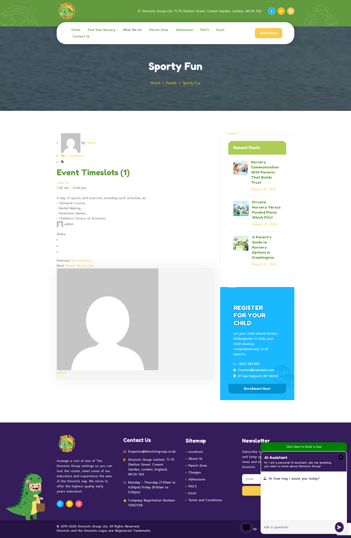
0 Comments (74, 156)
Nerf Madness (81, 260)
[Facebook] (271, 11)
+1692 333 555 (248, 364)
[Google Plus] (64, 252)
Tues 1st (63, 183)
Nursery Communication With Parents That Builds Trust (265, 172)
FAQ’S (204, 30)
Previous (63, 260)
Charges (194, 472)
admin (91, 143)
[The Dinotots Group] (67, 11)
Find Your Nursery (102, 30)
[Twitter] (281, 11)
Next (60, 265)
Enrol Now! (268, 33)
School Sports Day (79, 265)
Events (171, 83)
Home (76, 30)
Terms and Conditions (205, 500)
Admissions (184, 30)
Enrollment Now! (257, 389)
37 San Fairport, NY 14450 (258, 376)
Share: (61, 234)
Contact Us (81, 36)
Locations (195, 452)
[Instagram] (290, 11)
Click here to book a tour (304, 447)
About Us (195, 458)
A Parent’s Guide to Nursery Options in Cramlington (263, 247)
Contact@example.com (256, 370)
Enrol (220, 30)
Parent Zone (158, 30)
